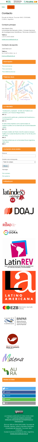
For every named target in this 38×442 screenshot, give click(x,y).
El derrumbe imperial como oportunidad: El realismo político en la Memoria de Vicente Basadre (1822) (19, 125)
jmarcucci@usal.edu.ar (8, 56)
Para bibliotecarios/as (8, 72)
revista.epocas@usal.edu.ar (10, 39)
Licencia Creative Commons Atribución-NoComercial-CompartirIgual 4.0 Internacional (19, 419)
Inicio (3, 7)
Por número (6, 173)
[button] (19, 388)
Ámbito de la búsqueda (9, 159)
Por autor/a (6, 176)
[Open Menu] (2, 2)
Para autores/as (7, 69)
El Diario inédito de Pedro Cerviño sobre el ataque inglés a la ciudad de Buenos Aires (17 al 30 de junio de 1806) (19, 133)
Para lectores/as (7, 66)
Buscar (4, 153)
